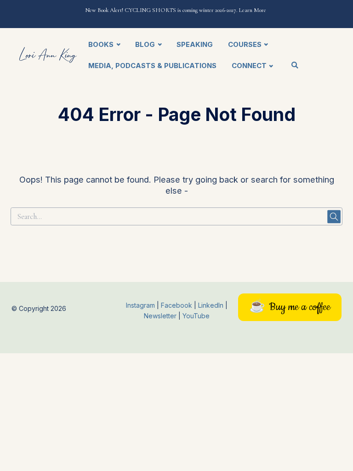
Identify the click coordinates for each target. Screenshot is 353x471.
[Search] (294, 66)
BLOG (145, 44)
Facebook (177, 305)
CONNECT (249, 66)
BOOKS (101, 44)
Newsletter (161, 316)
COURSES (245, 44)
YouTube (196, 316)
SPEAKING (194, 44)
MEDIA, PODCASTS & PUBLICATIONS (152, 66)
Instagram (140, 305)
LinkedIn (211, 305)
